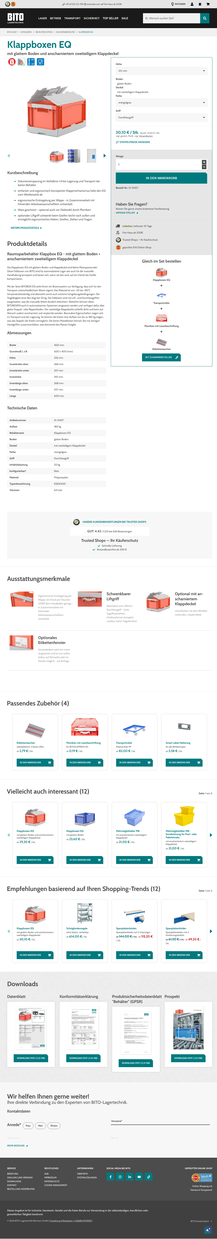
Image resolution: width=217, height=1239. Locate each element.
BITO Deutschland (200, 1221)
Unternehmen (85, 1168)
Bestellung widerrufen (21, 1189)
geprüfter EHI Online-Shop (136, 247)
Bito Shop (12, 32)
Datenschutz (51, 1181)
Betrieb (55, 18)
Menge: (120, 156)
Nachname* (13, 1138)
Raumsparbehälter (65, 32)
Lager (42, 18)
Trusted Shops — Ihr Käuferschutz (140, 239)
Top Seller (110, 18)
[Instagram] (119, 1177)
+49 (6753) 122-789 (74, 4)
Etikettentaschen (161, 349)
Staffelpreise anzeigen (135, 142)
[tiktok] (148, 1177)
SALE (125, 18)
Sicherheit (92, 18)
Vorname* (116, 1121)
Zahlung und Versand (20, 1177)
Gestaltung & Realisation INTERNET (71, 1220)
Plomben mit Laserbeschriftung (161, 326)
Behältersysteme (44, 32)
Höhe (119, 64)
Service (11, 1168)
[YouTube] (138, 1177)
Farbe (119, 95)
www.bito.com (93, 4)
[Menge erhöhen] (204, 162)
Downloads (14, 1181)
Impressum (50, 1177)
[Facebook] (110, 1177)
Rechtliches (51, 1168)
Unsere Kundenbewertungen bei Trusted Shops (114, 521)
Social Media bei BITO (118, 1168)
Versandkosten (146, 136)
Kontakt (12, 1185)
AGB (46, 1173)
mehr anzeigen (15, 1145)
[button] (208, 4)
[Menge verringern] (204, 167)
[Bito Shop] (16, 18)
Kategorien (26, 32)
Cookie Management (55, 1185)
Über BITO (82, 1173)
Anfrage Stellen (125, 212)
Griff (118, 110)
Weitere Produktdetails (25, 227)
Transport (72, 18)
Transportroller (161, 303)
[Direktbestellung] (200, 4)
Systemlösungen (87, 1177)
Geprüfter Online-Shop (198, 1168)
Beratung (12, 1173)
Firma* (115, 1138)
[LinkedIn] (129, 1177)
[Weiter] (105, 156)
